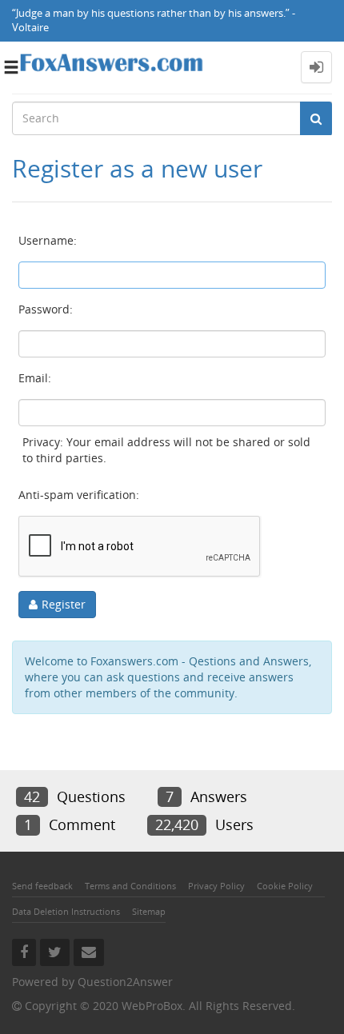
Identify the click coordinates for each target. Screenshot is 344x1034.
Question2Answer (125, 981)
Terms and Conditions (130, 886)
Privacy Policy (216, 886)
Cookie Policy (285, 886)
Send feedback (42, 886)
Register (64, 604)
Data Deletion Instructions (66, 911)
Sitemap (149, 911)
